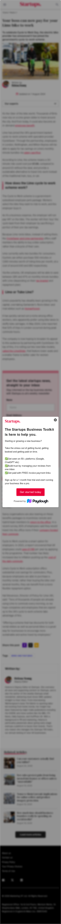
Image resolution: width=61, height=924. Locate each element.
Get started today (30, 492)
